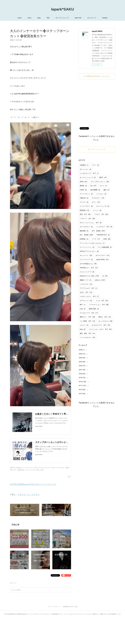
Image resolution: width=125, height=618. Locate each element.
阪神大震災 (94, 309)
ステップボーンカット (100, 181)
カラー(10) (58, 468)
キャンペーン (86, 255)
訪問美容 (84, 239)
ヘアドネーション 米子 (99, 304)
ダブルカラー (98, 198)
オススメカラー (102, 255)
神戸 (82, 304)
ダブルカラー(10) (42, 468)
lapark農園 (95, 190)
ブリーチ (84, 202)
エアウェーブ (86, 300)
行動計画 (84, 198)
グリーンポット (86, 194)
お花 (82, 309)
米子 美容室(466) (19, 470)
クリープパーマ (86, 259)
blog (38, 18)
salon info (78, 18)
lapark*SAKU (62, 9)
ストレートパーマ (87, 272)
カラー (96, 202)
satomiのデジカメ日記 (89, 276)
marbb (83, 190)
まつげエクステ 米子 (101, 325)
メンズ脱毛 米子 (87, 321)
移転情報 (84, 231)
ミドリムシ (101, 194)
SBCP (103, 177)
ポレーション (85, 169)
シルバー (84, 325)
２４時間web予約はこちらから (96, 76)
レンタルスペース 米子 (89, 173)
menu (29, 18)
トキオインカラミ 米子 (89, 296)
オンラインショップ (62, 18)
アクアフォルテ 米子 (88, 288)
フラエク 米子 (101, 214)
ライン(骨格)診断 (105, 247)
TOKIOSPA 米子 (103, 235)
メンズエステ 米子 (104, 226)
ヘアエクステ (86, 284)
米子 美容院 (98, 231)
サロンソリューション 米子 (91, 222)
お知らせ (100, 280)
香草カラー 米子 (87, 317)
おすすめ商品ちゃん (88, 263)
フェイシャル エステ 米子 (100, 329)
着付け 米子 (105, 317)
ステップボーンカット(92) (30, 468)
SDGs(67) (19, 468)
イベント (97, 210)
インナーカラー (86, 206)
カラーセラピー (86, 226)
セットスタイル (105, 321)
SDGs (83, 181)
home (19, 18)
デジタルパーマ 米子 (89, 313)
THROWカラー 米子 (89, 267)
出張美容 (84, 165)
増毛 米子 (85, 214)
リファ (95, 165)
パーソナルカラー (87, 337)
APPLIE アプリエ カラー (89, 251)
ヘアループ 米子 (87, 218)
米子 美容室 (86, 235)
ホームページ (91, 18)
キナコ (103, 185)
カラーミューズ (102, 206)
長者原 (83, 185)
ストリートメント (87, 247)
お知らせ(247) (40, 470)
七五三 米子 (86, 292)
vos (93, 185)
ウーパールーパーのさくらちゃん (92, 243)
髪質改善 (84, 210)
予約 (48, 18)
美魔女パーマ (85, 280)
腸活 (106, 190)
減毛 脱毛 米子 (87, 333)
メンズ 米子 (102, 300)
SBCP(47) (13, 468)
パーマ (96, 239)
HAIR (106, 239)
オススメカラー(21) (30, 470)
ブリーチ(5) (51, 468)
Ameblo (104, 18)
